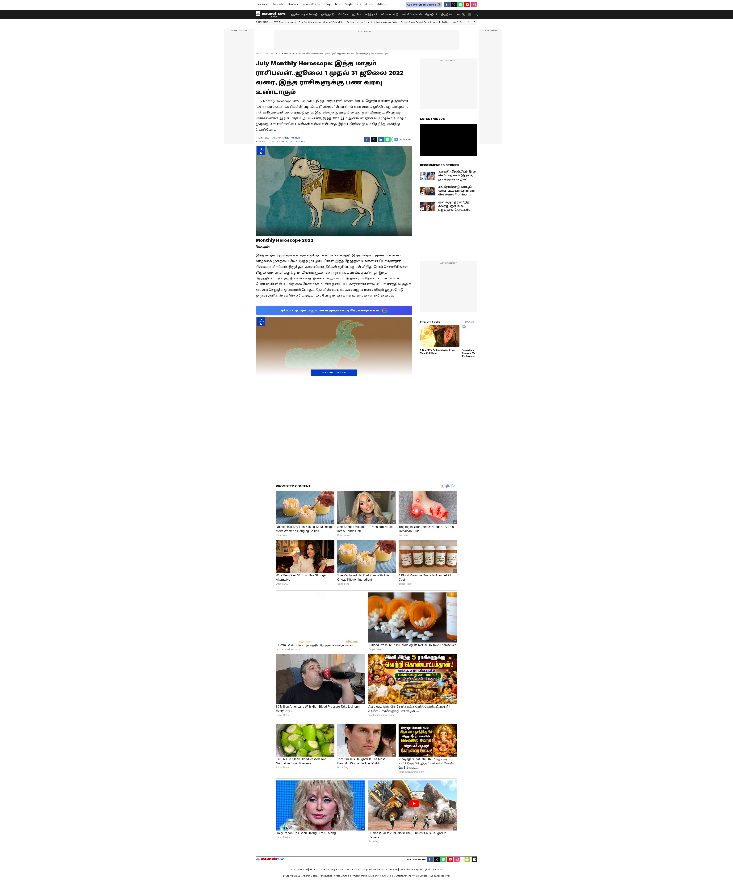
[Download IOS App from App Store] (474, 859)
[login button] (464, 14)
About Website (299, 869)
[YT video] (467, 4)
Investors (437, 869)
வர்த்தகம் (371, 14)
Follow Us (405, 139)
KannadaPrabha (311, 4)
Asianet (270, 858)
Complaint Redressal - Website (379, 869)
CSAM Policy (352, 869)
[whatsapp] (460, 4)
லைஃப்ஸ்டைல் (412, 14)
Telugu (327, 4)
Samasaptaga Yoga (386, 22)
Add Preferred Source (421, 4)
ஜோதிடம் (431, 14)
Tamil (338, 4)
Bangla (348, 4)
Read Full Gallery (334, 372)
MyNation (382, 4)
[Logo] (272, 14)
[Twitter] (453, 4)
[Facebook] (447, 4)
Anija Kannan (291, 137)
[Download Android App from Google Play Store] (467, 859)
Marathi (369, 4)
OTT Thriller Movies (285, 22)
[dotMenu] (459, 14)
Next (474, 22)
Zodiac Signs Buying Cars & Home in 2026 (424, 22)
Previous (468, 22)
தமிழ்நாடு (327, 14)
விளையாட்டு (389, 14)
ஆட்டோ (356, 14)
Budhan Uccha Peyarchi (360, 22)
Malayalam (263, 4)
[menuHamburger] (470, 14)
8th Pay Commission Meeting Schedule (321, 22)
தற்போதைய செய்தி (304, 14)
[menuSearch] (476, 14)
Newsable (279, 4)
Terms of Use (317, 869)
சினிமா (343, 14)
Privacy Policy (335, 869)
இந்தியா (446, 14)
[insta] (474, 4)
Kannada (293, 4)
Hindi (358, 4)
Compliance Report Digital (415, 869)
